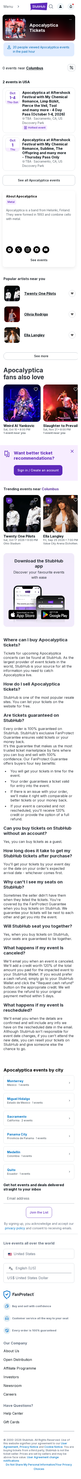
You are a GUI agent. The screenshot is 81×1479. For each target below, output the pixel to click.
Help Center (13, 1413)
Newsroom (12, 1385)
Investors (11, 1377)
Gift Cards (11, 1422)
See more (41, 356)
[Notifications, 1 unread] (70, 6)
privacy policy (15, 1228)
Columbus (34, 68)
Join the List (39, 1212)
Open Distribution (17, 1359)
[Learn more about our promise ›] (19, 1294)
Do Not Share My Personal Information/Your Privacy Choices (39, 1467)
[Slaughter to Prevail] (61, 409)
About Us (11, 1351)
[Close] (72, 451)
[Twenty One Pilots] (22, 520)
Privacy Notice (29, 1446)
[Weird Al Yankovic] (22, 409)
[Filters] (71, 67)
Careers (9, 1394)
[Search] (51, 6)
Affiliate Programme (19, 1368)
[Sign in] (60, 6)
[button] (15, 6)
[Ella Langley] (61, 520)
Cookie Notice (53, 1446)
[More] (70, 19)
